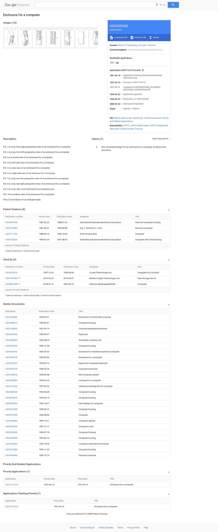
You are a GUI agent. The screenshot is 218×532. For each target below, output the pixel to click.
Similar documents (152, 118)
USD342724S (11, 346)
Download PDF (120, 37)
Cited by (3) (138, 118)
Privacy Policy (133, 527)
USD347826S (11, 438)
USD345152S (11, 363)
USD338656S (11, 340)
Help (146, 527)
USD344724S (11, 334)
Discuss (139, 129)
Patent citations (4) (123, 118)
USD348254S (11, 392)
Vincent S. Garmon (147, 45)
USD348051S (11, 323)
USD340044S (11, 444)
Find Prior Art (140, 37)
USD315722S (11, 386)
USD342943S (11, 380)
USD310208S (11, 228)
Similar (155, 37)
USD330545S (11, 403)
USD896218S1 (12, 284)
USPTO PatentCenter (139, 125)
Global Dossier (127, 129)
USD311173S (11, 234)
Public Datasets (106, 527)
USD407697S (11, 272)
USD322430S (11, 426)
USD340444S (11, 455)
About (73, 527)
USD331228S (11, 449)
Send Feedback (87, 527)
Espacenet (114, 129)
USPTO (126, 125)
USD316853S (11, 328)
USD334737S (11, 369)
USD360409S (11, 432)
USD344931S (11, 374)
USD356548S (11, 317)
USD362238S (11, 409)
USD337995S (11, 415)
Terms (120, 527)
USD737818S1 (12, 278)
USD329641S (11, 351)
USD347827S (11, 397)
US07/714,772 (11, 484)
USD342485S (11, 421)
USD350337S (11, 357)
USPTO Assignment (159, 125)
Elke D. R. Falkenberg (128, 45)
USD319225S (11, 239)
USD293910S (11, 222)
